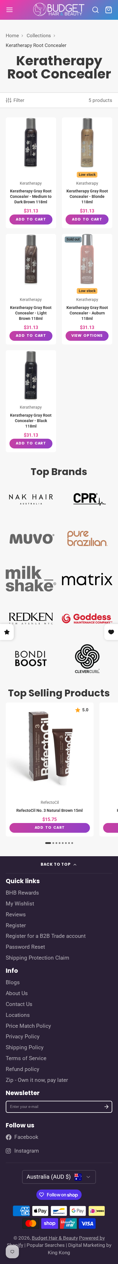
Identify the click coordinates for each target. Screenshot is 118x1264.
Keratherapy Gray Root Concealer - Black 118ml (31, 401)
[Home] (59, 10)
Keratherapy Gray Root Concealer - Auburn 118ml (87, 289)
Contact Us (19, 1004)
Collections (39, 35)
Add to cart (31, 219)
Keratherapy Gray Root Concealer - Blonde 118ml (87, 172)
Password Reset (25, 947)
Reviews (16, 914)
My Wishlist (20, 904)
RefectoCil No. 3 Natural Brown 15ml (50, 769)
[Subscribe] (106, 1107)
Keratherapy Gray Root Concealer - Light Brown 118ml (31, 289)
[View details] (31, 498)
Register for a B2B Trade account (46, 936)
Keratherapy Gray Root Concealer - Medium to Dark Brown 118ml (31, 172)
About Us (17, 993)
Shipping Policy (25, 1047)
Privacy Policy (23, 1036)
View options (87, 335)
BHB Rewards (22, 893)
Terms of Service (26, 1058)
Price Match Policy (28, 1026)
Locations (18, 1015)
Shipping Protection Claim (37, 958)
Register (16, 925)
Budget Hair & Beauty (55, 1238)
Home (12, 35)
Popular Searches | (47, 1245)
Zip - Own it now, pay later (37, 1080)
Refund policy (22, 1069)
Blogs (13, 982)
